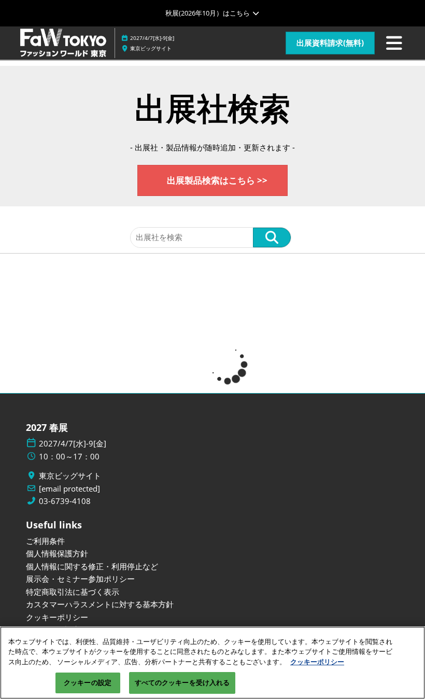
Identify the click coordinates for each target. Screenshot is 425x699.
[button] (330, 43)
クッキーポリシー (317, 661)
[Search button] (272, 237)
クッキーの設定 (87, 682)
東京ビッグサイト (151, 48)
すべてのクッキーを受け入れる (182, 682)
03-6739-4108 (65, 501)
